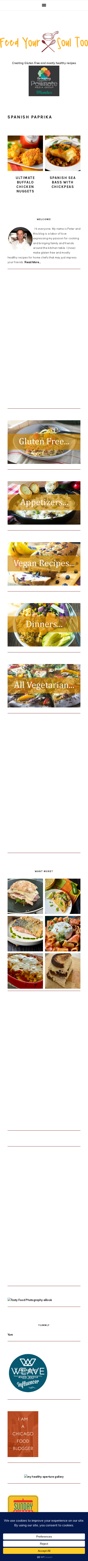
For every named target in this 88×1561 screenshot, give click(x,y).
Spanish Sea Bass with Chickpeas (63, 182)
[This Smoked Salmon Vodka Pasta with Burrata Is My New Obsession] (62, 934)
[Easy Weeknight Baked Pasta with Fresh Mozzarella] (25, 971)
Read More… (33, 262)
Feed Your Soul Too (44, 45)
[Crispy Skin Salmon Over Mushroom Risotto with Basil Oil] (25, 934)
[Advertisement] (38, 342)
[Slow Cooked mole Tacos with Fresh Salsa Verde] (62, 897)
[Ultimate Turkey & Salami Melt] (25, 897)
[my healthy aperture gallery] (44, 1476)
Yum (10, 1334)
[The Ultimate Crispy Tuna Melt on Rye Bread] (62, 971)
